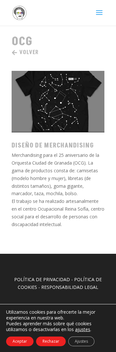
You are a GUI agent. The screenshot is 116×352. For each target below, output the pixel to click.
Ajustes (81, 341)
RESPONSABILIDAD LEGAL (69, 287)
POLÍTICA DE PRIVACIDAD (42, 279)
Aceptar (20, 341)
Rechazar (51, 341)
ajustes (82, 329)
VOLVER (29, 52)
